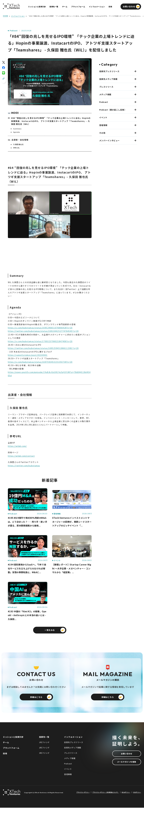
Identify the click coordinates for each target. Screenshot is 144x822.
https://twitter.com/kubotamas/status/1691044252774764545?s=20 (43, 331)
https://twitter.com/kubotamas (24, 465)
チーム (6, 742)
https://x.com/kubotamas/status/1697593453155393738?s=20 (40, 362)
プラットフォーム (11, 747)
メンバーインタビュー (109, 140)
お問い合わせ (126, 753)
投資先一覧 (44, 736)
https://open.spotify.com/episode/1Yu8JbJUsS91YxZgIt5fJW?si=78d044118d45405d (49, 374)
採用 (5, 753)
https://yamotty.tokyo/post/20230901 (28, 355)
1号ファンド (44, 742)
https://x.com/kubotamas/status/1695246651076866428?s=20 (40, 327)
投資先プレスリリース (109, 71)
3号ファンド (44, 753)
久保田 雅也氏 (18, 144)
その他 (102, 132)
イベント (103, 117)
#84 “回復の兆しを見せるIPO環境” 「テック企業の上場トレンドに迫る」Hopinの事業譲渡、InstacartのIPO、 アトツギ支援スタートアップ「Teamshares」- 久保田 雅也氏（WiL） (51, 121)
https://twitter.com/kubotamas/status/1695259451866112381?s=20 (43, 348)
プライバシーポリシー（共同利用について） (105, 792)
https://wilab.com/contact (21, 455)
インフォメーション (18, 16)
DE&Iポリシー (126, 792)
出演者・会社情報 (20, 139)
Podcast (13, 30)
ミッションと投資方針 (13, 736)
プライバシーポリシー (83, 792)
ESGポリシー (137, 792)
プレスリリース (106, 86)
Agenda (16, 132)
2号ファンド (44, 747)
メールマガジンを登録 (126, 761)
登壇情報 (103, 125)
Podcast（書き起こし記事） (112, 109)
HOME (5, 16)
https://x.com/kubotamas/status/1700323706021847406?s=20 (40, 341)
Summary (17, 129)
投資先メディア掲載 (108, 79)
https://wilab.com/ (17, 446)
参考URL (16, 148)
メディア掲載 (105, 94)
